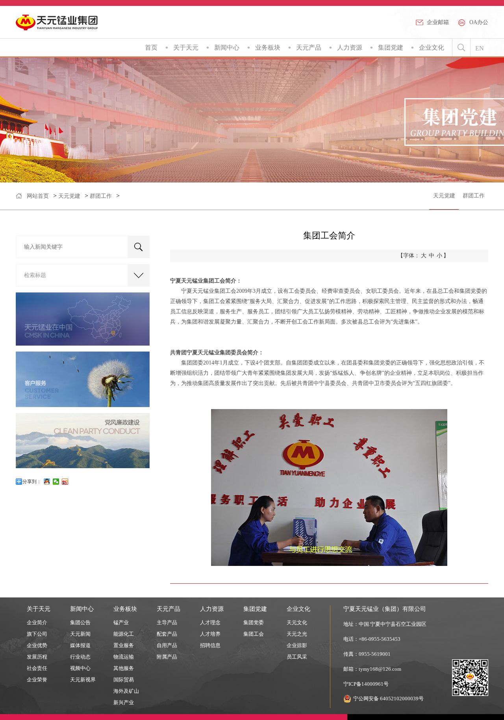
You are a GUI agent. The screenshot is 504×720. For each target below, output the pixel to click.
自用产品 (167, 645)
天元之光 (297, 634)
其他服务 (123, 668)
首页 (151, 47)
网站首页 (38, 196)
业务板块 (267, 47)
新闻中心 (226, 47)
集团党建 (390, 47)
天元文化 (297, 622)
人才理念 (210, 622)
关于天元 (185, 47)
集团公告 (80, 622)
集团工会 (253, 634)
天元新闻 (80, 634)
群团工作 (101, 196)
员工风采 (297, 657)
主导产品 (167, 622)
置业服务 (123, 645)
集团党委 (253, 622)
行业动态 (80, 657)
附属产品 (167, 657)
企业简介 (37, 622)
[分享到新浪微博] (65, 481)
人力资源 (349, 47)
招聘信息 (210, 645)
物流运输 (123, 657)
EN (479, 48)
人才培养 (210, 634)
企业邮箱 (438, 22)
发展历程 (37, 657)
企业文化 (431, 47)
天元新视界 (83, 680)
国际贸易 (123, 680)
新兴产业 (123, 702)
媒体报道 (80, 645)
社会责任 (37, 668)
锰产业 (121, 622)
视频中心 (80, 668)
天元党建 (69, 196)
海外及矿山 (126, 691)
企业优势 (37, 645)
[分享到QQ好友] (47, 481)
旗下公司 (37, 634)
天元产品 (308, 47)
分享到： (31, 481)
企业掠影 (297, 645)
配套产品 (167, 634)
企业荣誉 (37, 680)
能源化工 (123, 634)
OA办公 (478, 22)
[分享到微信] (56, 481)
